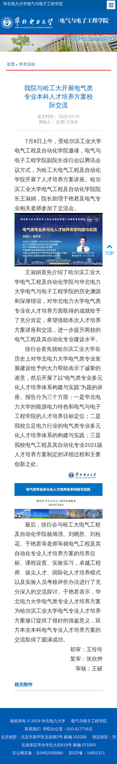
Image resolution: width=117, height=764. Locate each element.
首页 (11, 64)
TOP (109, 253)
